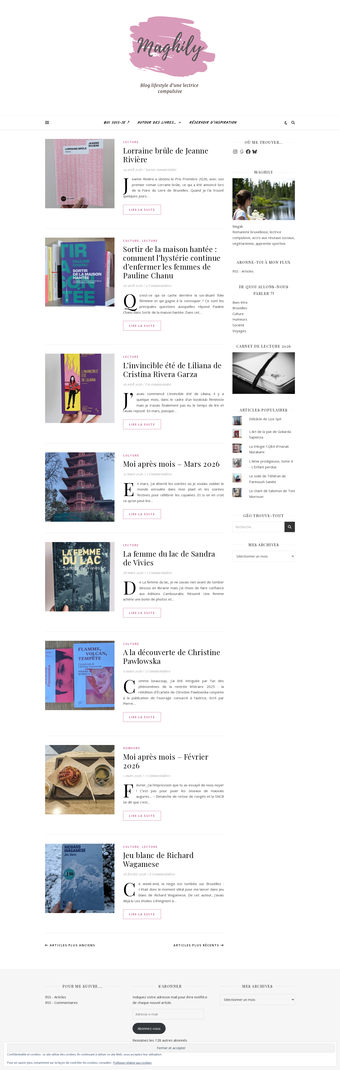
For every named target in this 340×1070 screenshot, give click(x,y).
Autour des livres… (156, 123)
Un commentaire (158, 384)
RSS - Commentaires (61, 1002)
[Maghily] (170, 58)
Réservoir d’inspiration (212, 123)
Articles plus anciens (72, 945)
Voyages (239, 330)
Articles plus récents (196, 945)
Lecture (131, 142)
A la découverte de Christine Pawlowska (171, 656)
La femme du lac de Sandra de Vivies (169, 558)
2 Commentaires (159, 474)
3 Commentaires (157, 775)
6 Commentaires (162, 874)
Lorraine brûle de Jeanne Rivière (165, 154)
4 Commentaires (158, 285)
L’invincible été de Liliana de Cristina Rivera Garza (172, 369)
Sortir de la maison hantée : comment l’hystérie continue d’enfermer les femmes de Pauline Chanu (172, 262)
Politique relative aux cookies (132, 1063)
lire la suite (142, 210)
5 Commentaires (157, 671)
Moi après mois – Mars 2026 (171, 464)
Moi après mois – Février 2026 (165, 760)
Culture (131, 241)
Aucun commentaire (160, 169)
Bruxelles (239, 308)
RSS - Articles (242, 271)
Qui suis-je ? (116, 123)
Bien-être (240, 302)
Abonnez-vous (149, 1028)
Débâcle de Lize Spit (265, 419)
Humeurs (131, 748)
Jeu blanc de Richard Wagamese (158, 859)
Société (238, 325)
